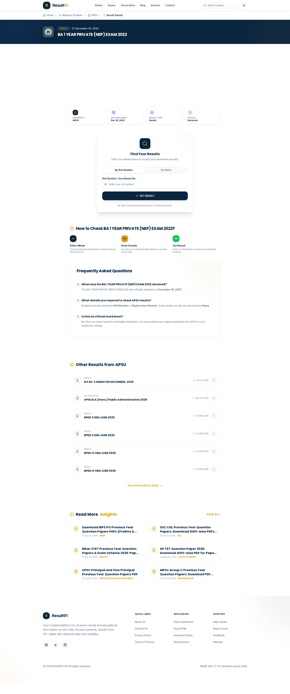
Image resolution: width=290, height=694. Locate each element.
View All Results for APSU (143, 485)
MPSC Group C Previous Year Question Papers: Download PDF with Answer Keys (185, 574)
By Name (166, 170)
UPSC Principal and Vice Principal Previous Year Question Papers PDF (110, 572)
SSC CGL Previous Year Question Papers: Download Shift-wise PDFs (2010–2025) (187, 531)
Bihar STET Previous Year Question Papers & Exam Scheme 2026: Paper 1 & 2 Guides (110, 553)
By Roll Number (124, 170)
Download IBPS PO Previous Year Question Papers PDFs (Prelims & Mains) (108, 531)
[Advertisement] (143, 72)
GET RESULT (147, 195)
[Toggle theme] (244, 5)
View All (213, 514)
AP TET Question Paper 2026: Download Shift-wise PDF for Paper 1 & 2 (188, 553)
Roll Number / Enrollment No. (119, 178)
